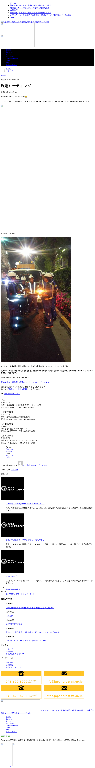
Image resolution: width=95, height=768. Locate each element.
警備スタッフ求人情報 (17, 389)
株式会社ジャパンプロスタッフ (36, 465)
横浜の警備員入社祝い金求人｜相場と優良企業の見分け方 (30, 608)
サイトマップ (11, 65)
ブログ (13, 17)
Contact (8, 60)
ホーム (13, 3)
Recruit (8, 54)
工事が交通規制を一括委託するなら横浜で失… (25, 540)
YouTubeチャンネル (12, 394)
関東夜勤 (9, 616)
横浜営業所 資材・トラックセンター (21, 594)
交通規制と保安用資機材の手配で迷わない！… (25, 504)
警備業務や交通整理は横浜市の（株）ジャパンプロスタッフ (26, 382)
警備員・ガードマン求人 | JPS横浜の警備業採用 (29, 8)
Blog (7, 62)
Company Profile (12, 58)
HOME (8, 50)
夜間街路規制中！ (13, 589)
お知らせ (14, 470)
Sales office (10, 56)
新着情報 (9, 652)
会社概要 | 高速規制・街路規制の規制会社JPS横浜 (30, 13)
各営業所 (14, 10)
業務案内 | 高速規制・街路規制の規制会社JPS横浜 (30, 5)
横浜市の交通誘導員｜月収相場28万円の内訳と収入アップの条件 (32, 632)
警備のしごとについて (15, 654)
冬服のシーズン (12, 576)
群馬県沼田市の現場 (14, 624)
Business (9, 52)
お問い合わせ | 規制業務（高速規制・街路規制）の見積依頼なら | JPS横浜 (40, 15)
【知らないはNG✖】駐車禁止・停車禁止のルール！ (27, 641)
